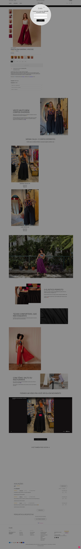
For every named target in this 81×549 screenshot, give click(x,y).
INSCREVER (40, 20)
